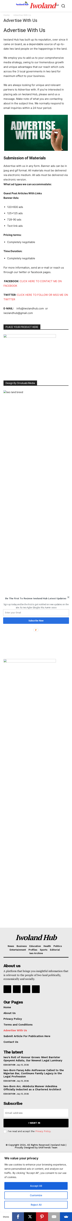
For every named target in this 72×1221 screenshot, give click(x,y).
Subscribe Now (36, 620)
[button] (36, 598)
